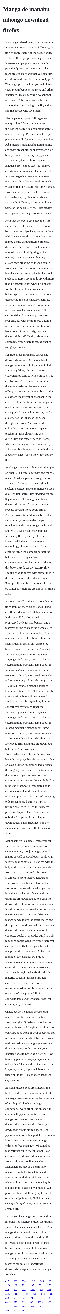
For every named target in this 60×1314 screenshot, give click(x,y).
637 (41, 1298)
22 (16, 1285)
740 (32, 1298)
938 (34, 1293)
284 (24, 1289)
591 (40, 1285)
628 (49, 1298)
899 (7, 1310)
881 (7, 1302)
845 (42, 1281)
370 (15, 1302)
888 (24, 1306)
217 (51, 1293)
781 (23, 1285)
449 (26, 1293)
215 (7, 1289)
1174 (17, 1293)
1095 (40, 1302)
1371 (33, 1289)
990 (15, 1310)
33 (50, 1281)
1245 (7, 1293)
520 (24, 1281)
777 (7, 1306)
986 (49, 1302)
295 (32, 1285)
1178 (7, 1285)
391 (15, 1306)
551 (49, 1289)
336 (31, 1302)
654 (15, 1289)
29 (23, 1302)
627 (7, 1281)
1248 (33, 1281)
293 (41, 1306)
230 (7, 1298)
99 (41, 1289)
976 (49, 1285)
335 (24, 1298)
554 (43, 1293)
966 (15, 1281)
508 (15, 1298)
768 (49, 1306)
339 (32, 1306)
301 (24, 1310)
